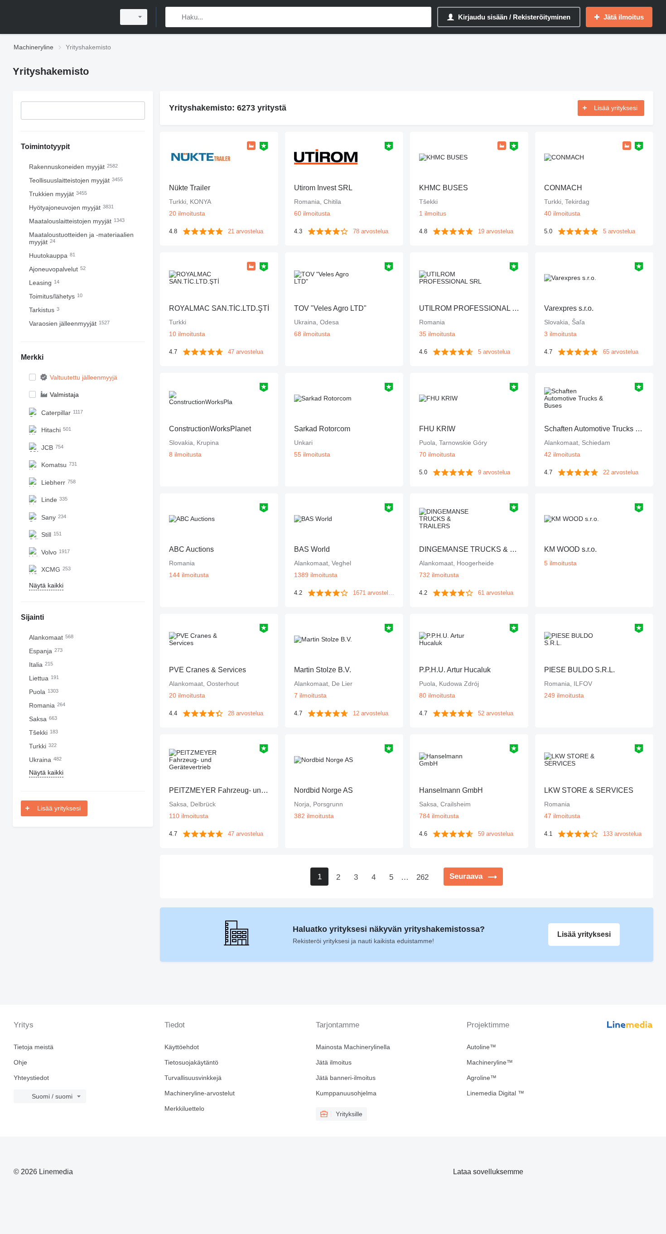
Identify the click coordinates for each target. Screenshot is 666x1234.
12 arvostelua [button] (370, 713)
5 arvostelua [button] (619, 231)
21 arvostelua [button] (245, 231)
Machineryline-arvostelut (199, 1093)
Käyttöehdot (181, 1047)
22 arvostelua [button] (620, 472)
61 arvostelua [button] (495, 592)
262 (422, 877)
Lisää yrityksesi (59, 808)
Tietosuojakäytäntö (191, 1062)
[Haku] (174, 17)
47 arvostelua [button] (245, 351)
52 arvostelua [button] (495, 713)
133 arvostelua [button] (622, 833)
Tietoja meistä (33, 1047)
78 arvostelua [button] (370, 231)
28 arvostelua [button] (245, 713)
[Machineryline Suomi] (61, 17)
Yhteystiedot (31, 1077)
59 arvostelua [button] (495, 833)
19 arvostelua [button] (495, 231)
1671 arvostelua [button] (373, 592)
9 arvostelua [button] (494, 472)
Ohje (20, 1062)
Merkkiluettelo (184, 1108)
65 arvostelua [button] (620, 351)
